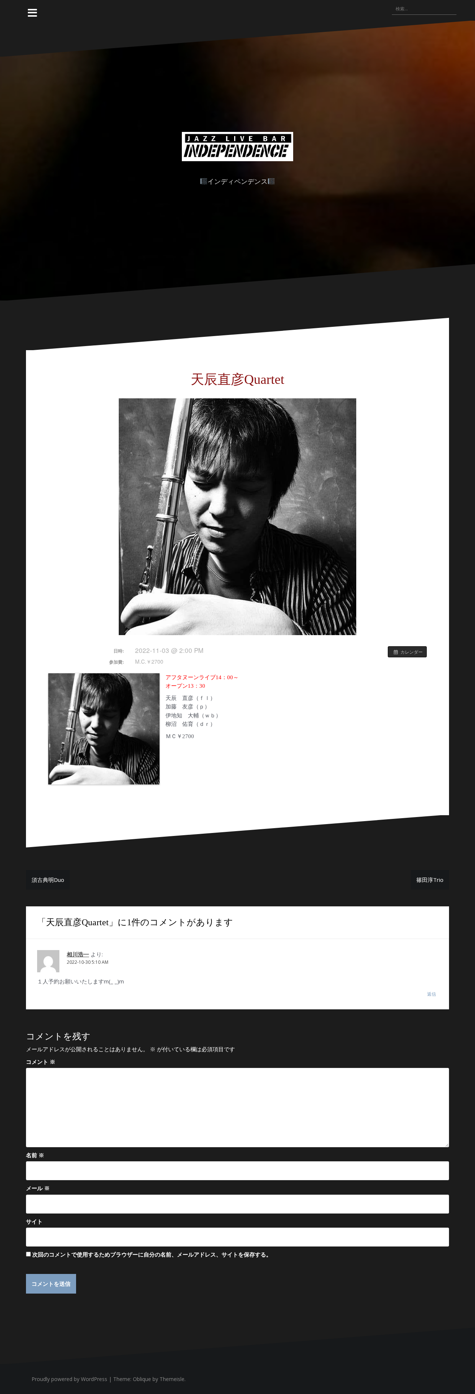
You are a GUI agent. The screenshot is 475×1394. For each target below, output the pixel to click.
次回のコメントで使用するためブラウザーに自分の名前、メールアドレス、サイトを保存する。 (152, 1254)
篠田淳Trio (429, 879)
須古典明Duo (48, 879)
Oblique (142, 1379)
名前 (35, 1155)
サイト (34, 1221)
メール (38, 1188)
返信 (431, 994)
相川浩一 (78, 954)
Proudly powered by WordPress (69, 1379)
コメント (40, 1061)
